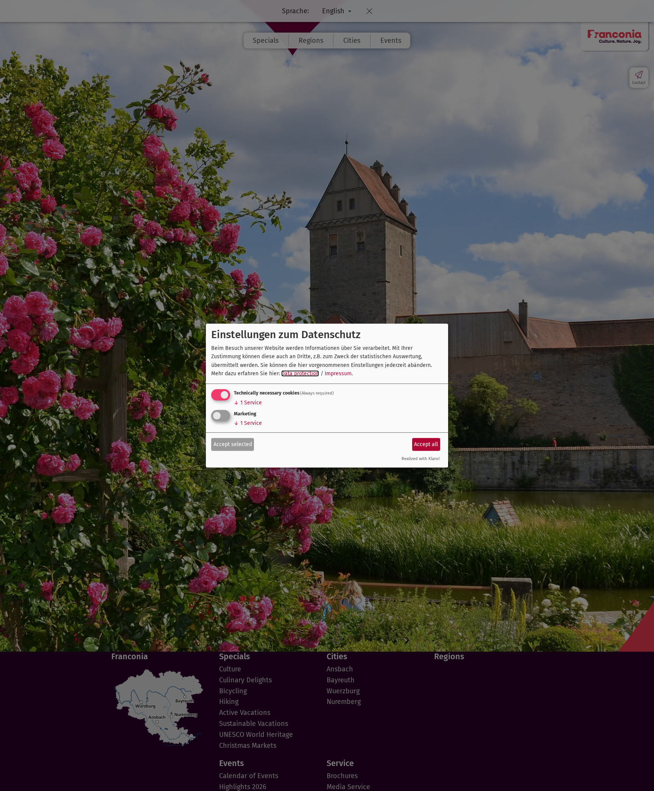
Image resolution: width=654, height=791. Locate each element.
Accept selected (232, 444)
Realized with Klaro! (421, 458)
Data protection (300, 373)
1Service (248, 402)
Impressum (338, 373)
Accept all (426, 444)
